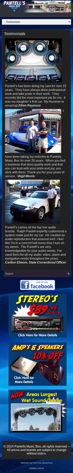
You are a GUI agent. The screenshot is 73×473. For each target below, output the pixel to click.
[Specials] (38, 336)
